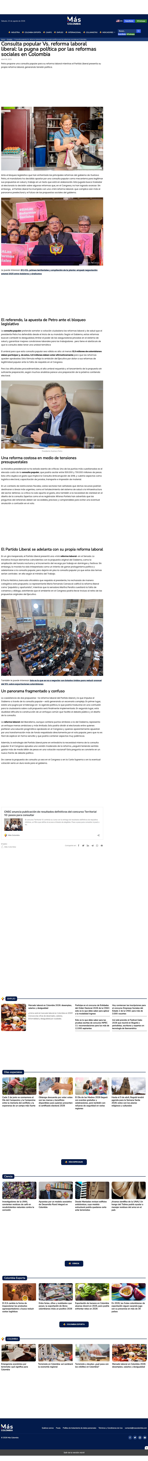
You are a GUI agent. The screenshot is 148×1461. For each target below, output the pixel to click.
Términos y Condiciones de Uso (111, 1428)
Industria (15, 32)
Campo (49, 32)
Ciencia (75, 1263)
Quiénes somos (48, 1428)
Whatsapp (141, 21)
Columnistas (91, 32)
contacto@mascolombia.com (136, 1428)
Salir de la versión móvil (74, 1452)
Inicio (3, 39)
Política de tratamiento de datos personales (79, 1428)
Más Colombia (10, 847)
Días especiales (76, 1162)
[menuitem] (119, 21)
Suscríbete (129, 21)
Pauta (58, 1428)
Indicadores (107, 32)
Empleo (60, 32)
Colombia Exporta (33, 32)
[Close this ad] (146, 1447)
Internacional (74, 32)
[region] (74, 7)
